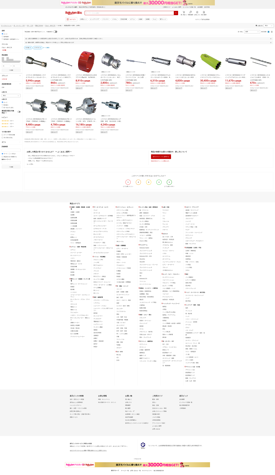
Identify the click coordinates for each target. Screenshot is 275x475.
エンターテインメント (123, 294)
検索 (12, 70)
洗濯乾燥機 (73, 217)
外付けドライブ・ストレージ (102, 282)
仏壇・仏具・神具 (191, 381)
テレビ (155, 19)
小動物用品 (166, 317)
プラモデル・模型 (168, 245)
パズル (164, 253)
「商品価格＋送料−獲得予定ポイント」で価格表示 (38, 31)
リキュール (166, 221)
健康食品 (142, 352)
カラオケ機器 (120, 279)
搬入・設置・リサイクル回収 (78, 408)
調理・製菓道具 (144, 213)
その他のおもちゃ (168, 270)
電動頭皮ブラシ (98, 321)
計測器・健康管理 (145, 350)
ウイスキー (166, 210)
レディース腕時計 (191, 280)
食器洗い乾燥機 (74, 325)
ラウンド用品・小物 (191, 227)
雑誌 (118, 314)
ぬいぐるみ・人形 (168, 236)
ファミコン (143, 281)
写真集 (118, 345)
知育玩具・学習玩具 (168, 239)
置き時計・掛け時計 (191, 346)
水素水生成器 (74, 331)
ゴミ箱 (187, 354)
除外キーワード (6, 159)
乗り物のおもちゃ (168, 242)
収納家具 (188, 337)
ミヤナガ (4, 79)
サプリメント (143, 344)
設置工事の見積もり (75, 411)
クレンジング (143, 323)
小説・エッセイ (121, 322)
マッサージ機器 (98, 327)
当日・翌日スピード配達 (77, 399)
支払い (154, 402)
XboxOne (142, 259)
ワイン (164, 213)
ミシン (72, 234)
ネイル (141, 329)
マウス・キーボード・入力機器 (103, 285)
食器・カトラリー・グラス (147, 215)
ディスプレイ (97, 268)
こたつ (72, 258)
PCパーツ (96, 290)
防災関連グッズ (167, 352)
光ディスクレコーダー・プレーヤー (103, 222)
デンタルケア (97, 318)
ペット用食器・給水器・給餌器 (172, 323)
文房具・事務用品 (191, 250)
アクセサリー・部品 (99, 242)
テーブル (188, 324)
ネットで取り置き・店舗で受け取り (80, 414)
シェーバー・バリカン (100, 306)
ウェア (187, 229)
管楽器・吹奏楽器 (122, 257)
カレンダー (120, 308)
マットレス (189, 311)
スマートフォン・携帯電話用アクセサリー (126, 216)
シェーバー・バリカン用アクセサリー (103, 309)
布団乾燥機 (73, 223)
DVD (118, 360)
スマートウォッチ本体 (123, 231)
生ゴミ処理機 (74, 334)
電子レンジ (163, 19)
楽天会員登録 (205, 19)
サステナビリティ (147, 470)
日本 (3, 87)
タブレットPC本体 (122, 213)
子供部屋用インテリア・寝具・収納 (195, 334)
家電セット (83, 19)
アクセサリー (120, 265)
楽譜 (118, 303)
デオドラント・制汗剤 (146, 331)
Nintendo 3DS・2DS (146, 256)
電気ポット (73, 307)
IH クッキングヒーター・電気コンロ (80, 319)
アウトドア (189, 238)
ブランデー (166, 227)
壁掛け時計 (189, 283)
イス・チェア (189, 330)
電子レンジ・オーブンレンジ (78, 284)
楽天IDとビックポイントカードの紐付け (136, 423)
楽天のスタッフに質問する (161, 156)
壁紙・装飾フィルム (191, 349)
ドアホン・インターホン (170, 347)
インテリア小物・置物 (192, 363)
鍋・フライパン (144, 210)
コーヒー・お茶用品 (145, 235)
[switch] (19, 112)
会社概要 (200, 7)
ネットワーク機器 (99, 279)
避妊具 (141, 299)
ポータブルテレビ (99, 237)
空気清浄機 (123, 19)
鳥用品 (164, 320)
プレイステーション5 (146, 250)
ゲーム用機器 (97, 287)
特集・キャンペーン (104, 399)
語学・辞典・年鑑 (122, 328)
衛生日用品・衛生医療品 (147, 297)
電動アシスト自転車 (191, 213)
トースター (73, 292)
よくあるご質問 (176, 7)
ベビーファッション (168, 280)
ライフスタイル (121, 311)
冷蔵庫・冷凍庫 (74, 212)
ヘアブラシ (97, 303)
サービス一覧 (125, 470)
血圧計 (95, 344)
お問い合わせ (156, 429)
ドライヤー (105, 19)
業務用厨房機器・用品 (146, 232)
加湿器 (72, 272)
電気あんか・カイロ (76, 264)
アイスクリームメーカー (77, 336)
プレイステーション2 (146, 270)
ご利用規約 (182, 408)
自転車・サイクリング (192, 210)
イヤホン (114, 19)
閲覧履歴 (127, 405)
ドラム (118, 259)
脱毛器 (95, 313)
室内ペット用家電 (168, 334)
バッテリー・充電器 (122, 226)
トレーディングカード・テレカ (172, 262)
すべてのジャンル (6, 25)
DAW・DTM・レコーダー (124, 254)
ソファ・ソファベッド (192, 319)
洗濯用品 (188, 259)
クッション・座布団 (191, 322)
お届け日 (4, 99)
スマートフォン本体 (122, 210)
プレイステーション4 (146, 253)
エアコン (132, 19)
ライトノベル (120, 339)
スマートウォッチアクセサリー (126, 234)
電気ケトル (73, 309)
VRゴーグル (120, 241)
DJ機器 (119, 271)
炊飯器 (72, 286)
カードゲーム (166, 256)
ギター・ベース (121, 262)
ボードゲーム (166, 259)
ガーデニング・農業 (168, 358)
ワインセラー (74, 312)
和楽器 (118, 276)
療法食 (164, 337)
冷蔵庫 (140, 19)
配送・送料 (155, 399)
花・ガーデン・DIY (19, 25)
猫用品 (164, 306)
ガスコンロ (73, 304)
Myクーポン (128, 411)
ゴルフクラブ (189, 218)
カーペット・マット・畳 (193, 343)
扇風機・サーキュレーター (78, 269)
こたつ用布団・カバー (192, 357)
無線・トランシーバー (100, 245)
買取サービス (74, 417)
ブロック (165, 267)
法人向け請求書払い (131, 420)
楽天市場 (206, 7)
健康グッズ (143, 355)
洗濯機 (147, 19)
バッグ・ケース (190, 224)
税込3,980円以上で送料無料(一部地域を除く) (92, 7)
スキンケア (143, 317)
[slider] (2, 62)
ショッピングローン (75, 405)
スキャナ (96, 273)
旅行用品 (188, 301)
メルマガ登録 (156, 417)
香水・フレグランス (145, 337)
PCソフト (96, 293)
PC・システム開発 (122, 334)
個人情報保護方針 (184, 405)
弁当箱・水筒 (143, 227)
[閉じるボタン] (271, 38)
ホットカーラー (98, 316)
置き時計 (188, 285)
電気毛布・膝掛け (75, 261)
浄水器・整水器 (74, 328)
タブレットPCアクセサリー (125, 220)
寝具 (187, 308)
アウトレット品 (190, 370)
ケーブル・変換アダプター (124, 223)
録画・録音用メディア (100, 218)
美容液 (141, 326)
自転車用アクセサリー (192, 215)
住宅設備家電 (74, 240)
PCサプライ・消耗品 (100, 276)
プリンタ (96, 271)
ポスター (119, 347)
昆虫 (164, 329)
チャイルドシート (168, 297)
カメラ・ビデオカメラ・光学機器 (103, 215)
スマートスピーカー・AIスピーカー (103, 249)
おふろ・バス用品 (168, 285)
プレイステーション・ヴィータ (149, 264)
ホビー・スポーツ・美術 (124, 300)
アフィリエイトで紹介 (158, 423)
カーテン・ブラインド (192, 340)
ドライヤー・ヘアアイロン (101, 300)
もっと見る (30, 164)
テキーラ (165, 229)
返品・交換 (155, 405)
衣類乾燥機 (73, 220)
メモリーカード (98, 240)
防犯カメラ (166, 350)
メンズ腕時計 (189, 277)
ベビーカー (166, 294)
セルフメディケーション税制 (78, 450)
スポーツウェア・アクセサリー (195, 241)
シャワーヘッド (98, 324)
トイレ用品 (189, 267)
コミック (119, 289)
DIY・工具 (30, 25)
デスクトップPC (98, 259)
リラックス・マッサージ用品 (148, 361)
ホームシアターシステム (101, 231)
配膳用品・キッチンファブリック (149, 229)
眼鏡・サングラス (191, 243)
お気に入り (128, 402)
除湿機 (72, 275)
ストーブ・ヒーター (76, 252)
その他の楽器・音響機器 (124, 282)
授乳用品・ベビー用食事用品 (171, 291)
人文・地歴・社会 (122, 317)
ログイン (198, 19)
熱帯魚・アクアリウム (169, 315)
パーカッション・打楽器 (124, 268)
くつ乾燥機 (73, 226)
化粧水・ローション (145, 320)
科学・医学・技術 (122, 331)
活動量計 (96, 335)
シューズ (188, 221)
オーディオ (97, 213)
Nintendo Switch (144, 248)
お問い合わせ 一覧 (135, 470)
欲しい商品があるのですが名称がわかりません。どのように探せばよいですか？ (51, 155)
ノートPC (96, 262)
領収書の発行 (156, 414)
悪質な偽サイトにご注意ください (97, 450)
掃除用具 (188, 256)
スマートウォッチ (191, 288)
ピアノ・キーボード (122, 248)
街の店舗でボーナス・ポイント (107, 402)
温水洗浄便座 (97, 332)
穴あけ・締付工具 (50, 25)
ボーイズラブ (120, 325)
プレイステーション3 (146, 267)
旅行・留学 (120, 297)
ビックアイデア (94, 19)
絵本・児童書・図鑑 (122, 292)
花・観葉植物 (166, 365)
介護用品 (142, 305)
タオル (187, 270)
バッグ (187, 298)
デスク (187, 327)
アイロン (73, 231)
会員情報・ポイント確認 (132, 414)
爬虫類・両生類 (167, 326)
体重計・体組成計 (99, 341)
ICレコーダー (97, 234)
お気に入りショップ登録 (159, 411)
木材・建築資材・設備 (169, 355)
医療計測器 (143, 308)
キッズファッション (168, 277)
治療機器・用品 (144, 294)
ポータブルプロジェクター (101, 252)
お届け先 (4, 92)
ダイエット (143, 347)
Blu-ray (119, 354)
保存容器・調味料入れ (146, 218)
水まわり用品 (143, 241)
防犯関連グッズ (190, 372)
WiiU (141, 273)
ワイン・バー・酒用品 (146, 238)
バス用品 (188, 264)
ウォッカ (165, 224)
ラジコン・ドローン (168, 250)
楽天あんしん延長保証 (76, 402)
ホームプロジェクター (100, 226)
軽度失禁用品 (143, 311)
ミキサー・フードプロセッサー (79, 315)
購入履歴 (127, 408)
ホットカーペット (75, 255)
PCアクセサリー (98, 265)
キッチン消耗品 (144, 221)
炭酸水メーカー (74, 322)
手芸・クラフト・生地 (192, 262)
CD (117, 357)
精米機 (72, 289)
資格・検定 (120, 342)
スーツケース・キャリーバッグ (195, 295)
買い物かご (128, 399)
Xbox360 (142, 262)
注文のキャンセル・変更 (159, 408)
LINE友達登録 (156, 420)
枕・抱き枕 (189, 313)
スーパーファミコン (145, 284)
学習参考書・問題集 (122, 320)
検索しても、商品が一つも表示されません (40, 161)
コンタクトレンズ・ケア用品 (148, 302)
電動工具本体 (39, 25)
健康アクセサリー (145, 358)
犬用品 (164, 309)
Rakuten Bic (74, 13)
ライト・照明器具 (75, 243)
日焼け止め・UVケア (146, 334)
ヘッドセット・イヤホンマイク (126, 228)
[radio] (2, 34)
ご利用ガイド (166, 7)
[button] (3, 59)
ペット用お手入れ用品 (169, 312)
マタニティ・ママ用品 (169, 283)
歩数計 (95, 338)
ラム (164, 218)
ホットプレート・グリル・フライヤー (80, 300)
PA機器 (119, 251)
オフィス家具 (189, 360)
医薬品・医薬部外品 (145, 291)
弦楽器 (118, 273)
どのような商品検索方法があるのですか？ (40, 158)
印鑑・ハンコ (189, 253)
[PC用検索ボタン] (176, 13)
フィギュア (166, 248)
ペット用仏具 (166, 331)
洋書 (118, 336)
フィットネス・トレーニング (194, 232)
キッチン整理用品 (145, 224)
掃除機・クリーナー (76, 229)
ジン (164, 215)
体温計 (95, 346)
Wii (140, 276)
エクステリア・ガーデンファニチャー (172, 362)
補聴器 (95, 330)
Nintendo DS (143, 278)
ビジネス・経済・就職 (123, 306)
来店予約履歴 (129, 417)
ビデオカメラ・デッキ (100, 228)
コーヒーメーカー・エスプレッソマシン (80, 296)
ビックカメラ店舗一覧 (189, 7)
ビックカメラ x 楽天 (71, 7)
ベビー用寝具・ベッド (169, 288)
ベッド (187, 316)
